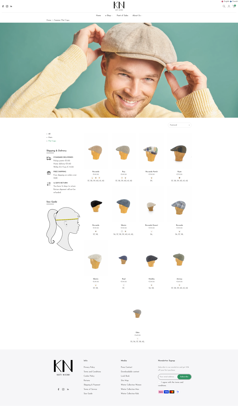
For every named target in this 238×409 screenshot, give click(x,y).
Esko (137, 333)
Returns (87, 381)
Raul (123, 279)
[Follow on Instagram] (7, 6)
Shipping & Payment (92, 385)
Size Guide (88, 394)
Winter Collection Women (131, 385)
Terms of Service (90, 389)
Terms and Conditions (92, 372)
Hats (50, 137)
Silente (123, 225)
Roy (123, 172)
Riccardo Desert (151, 225)
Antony (179, 279)
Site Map (125, 381)
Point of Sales (122, 16)
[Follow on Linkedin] (11, 6)
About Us (137, 16)
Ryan (179, 172)
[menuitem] (225, 1)
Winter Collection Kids (130, 394)
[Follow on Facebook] (3, 6)
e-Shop (108, 16)
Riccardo (95, 172)
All (49, 134)
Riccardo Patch (152, 172)
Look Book (125, 376)
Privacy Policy (89, 367)
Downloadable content (130, 372)
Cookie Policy (89, 376)
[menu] (229, 1)
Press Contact (126, 367)
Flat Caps (52, 141)
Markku (152, 279)
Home (98, 16)
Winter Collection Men (130, 389)
